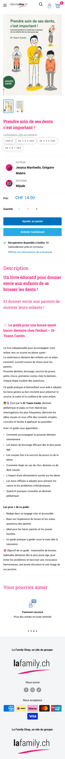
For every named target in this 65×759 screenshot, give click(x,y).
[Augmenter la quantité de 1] (36, 209)
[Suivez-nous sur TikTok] (38, 689)
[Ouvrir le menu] (5, 5)
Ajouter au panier (32, 221)
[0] (58, 5)
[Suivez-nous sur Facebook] (26, 689)
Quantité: (8, 209)
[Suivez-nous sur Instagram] (32, 689)
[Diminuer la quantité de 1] (19, 209)
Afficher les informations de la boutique (30, 252)
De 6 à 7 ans (13, 148)
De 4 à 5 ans (48, 141)
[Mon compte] (49, 5)
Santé (9, 141)
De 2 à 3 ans (26, 141)
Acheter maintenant (32, 232)
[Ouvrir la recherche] (41, 5)
